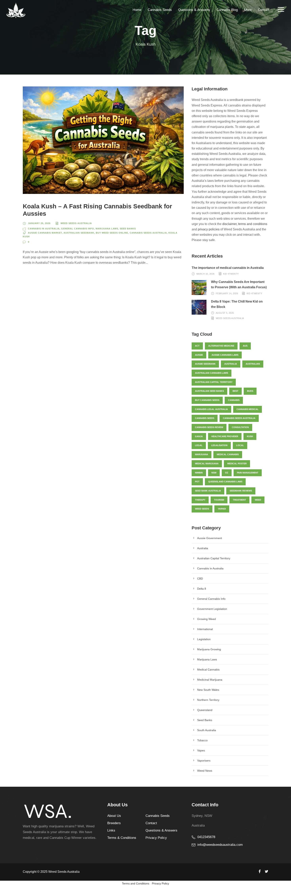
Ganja (199, 436)
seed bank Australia (208, 491)
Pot (197, 481)
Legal (199, 445)
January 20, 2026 (39, 223)
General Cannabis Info (77, 228)
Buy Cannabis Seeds (207, 400)
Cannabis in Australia (44, 228)
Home (137, 10)
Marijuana (201, 454)
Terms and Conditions (135, 883)
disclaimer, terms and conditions (244, 224)
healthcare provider (224, 436)
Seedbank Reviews (241, 491)
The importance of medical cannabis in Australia (228, 267)
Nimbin (199, 472)
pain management (247, 472)
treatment (239, 500)
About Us (114, 816)
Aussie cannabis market (45, 233)
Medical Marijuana (207, 463)
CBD (200, 578)
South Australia (206, 730)
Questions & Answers (194, 10)
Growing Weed (206, 619)
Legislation (204, 639)
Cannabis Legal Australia (211, 409)
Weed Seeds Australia (76, 223)
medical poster (237, 463)
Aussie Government (209, 538)
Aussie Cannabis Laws (225, 355)
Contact (263, 10)
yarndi (222, 509)
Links (111, 830)
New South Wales (208, 689)
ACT (197, 346)
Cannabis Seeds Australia (148, 233)
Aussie (199, 355)
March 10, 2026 (205, 274)
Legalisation (219, 445)
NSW (213, 472)
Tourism (219, 500)
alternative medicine (221, 346)
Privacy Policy (156, 838)
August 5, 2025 (225, 313)
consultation (240, 427)
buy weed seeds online (112, 233)
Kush (250, 436)
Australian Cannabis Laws (211, 373)
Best (235, 391)
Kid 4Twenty (231, 274)
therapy (200, 500)
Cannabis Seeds (160, 10)
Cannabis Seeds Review (209, 427)
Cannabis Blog (227, 10)
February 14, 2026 (227, 293)
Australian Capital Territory (213, 382)
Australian (253, 364)
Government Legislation (212, 608)
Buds (250, 391)
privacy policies (209, 229)
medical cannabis (228, 454)
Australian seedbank (79, 233)
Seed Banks (128, 228)
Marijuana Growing (209, 649)
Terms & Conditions (121, 838)
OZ (226, 472)
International (205, 629)
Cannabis (234, 400)
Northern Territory (208, 699)
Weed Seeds (202, 509)
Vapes (201, 750)
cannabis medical (248, 409)
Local (240, 445)
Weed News (204, 770)
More (248, 10)
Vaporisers (203, 760)
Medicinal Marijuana (209, 679)
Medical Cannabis (208, 669)
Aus (245, 346)
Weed (258, 500)
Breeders (114, 823)
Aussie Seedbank (205, 364)
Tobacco (202, 740)
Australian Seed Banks (209, 391)
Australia (230, 364)
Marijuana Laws (107, 228)
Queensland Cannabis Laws (225, 481)
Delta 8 (201, 588)
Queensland (204, 710)
